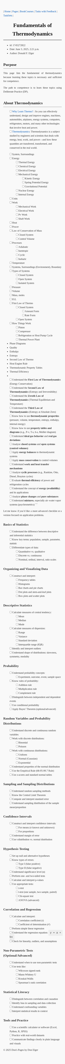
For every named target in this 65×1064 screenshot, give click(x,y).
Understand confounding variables (29, 1007)
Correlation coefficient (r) (31, 920)
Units (15, 198)
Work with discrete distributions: (28, 738)
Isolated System (26, 283)
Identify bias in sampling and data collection (34, 1003)
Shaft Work (24, 218)
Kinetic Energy (32, 178)
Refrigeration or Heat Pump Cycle (35, 335)
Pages (15, 11)
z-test (21, 888)
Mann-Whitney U (27, 974)
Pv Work (22, 214)
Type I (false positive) (29, 863)
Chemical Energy (27, 166)
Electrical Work (26, 210)
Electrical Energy (27, 170)
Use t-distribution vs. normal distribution (32, 839)
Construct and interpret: (23, 575)
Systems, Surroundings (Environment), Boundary (36, 267)
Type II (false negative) (29, 868)
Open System (25, 279)
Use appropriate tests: (22, 884)
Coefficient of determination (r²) (34, 924)
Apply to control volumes (35, 460)
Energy (15, 158)
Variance (22, 636)
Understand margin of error (25, 835)
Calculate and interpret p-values (28, 880)
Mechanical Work (27, 206)
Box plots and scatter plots (31, 596)
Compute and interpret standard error (30, 799)
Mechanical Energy (28, 174)
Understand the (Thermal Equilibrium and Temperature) (32, 400)
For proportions (26, 831)
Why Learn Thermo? (22, 111)
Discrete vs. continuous (30, 555)
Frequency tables (26, 580)
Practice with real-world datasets (28, 1035)
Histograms (24, 584)
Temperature (18, 263)
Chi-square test (25, 896)
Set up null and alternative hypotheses (31, 855)
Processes (17, 242)
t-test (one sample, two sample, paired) (37, 892)
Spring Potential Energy (37, 182)
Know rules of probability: (25, 681)
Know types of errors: (23, 860)
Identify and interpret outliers (26, 648)
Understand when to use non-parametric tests (34, 962)
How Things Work (21, 323)
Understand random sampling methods (31, 791)
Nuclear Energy (26, 190)
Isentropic (23, 250)
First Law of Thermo (22, 303)
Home (7, 11)
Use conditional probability (25, 705)
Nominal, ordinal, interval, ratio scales (37, 559)
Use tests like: (19, 966)
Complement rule (27, 693)
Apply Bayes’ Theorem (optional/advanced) (34, 709)
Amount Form (32, 311)
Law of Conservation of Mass (27, 230)
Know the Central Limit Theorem (29, 795)
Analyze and (35, 496)
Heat (14, 222)
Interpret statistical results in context (29, 1011)
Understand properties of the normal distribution (36, 766)
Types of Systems (21, 271)
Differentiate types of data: (25, 547)
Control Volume (26, 239)
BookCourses (26, 11)
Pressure (16, 287)
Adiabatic (23, 247)
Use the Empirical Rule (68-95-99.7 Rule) (33, 770)
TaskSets (8, 15)
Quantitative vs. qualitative (31, 551)
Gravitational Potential (36, 186)
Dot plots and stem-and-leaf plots (34, 592)
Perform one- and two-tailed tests (28, 876)
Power (15, 226)
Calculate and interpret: (23, 916)
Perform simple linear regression (28, 928)
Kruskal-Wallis (25, 978)
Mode (21, 624)
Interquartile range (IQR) (30, 644)
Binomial (23, 742)
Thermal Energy (26, 162)
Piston (21, 327)
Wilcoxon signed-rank (29, 970)
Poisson (22, 746)
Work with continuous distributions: (30, 750)
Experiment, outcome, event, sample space (39, 677)
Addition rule (25, 685)
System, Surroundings (23, 154)
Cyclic (21, 255)
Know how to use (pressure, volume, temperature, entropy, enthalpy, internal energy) (34, 420)
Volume (16, 291)
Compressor (24, 331)
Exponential (24, 762)
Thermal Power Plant (29, 339)
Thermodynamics (21, 131)
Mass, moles (18, 295)
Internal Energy (26, 194)
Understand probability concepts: (28, 673)
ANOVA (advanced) (28, 900)
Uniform (22, 754)
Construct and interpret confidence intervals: (34, 823)
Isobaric (22, 259)
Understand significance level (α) (28, 872)
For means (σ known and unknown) (36, 827)
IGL (14, 299)
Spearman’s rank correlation (32, 982)
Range (21, 632)
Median (22, 620)
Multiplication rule (27, 689)
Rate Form (30, 315)
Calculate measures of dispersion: (28, 628)
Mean (21, 616)
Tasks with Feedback (45, 11)
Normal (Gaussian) (27, 758)
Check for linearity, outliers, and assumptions (34, 941)
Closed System (25, 234)
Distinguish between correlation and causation (35, 999)
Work (15, 202)
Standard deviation (27, 640)
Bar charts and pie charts (30, 588)
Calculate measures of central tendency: (31, 612)
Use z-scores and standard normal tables (32, 774)
